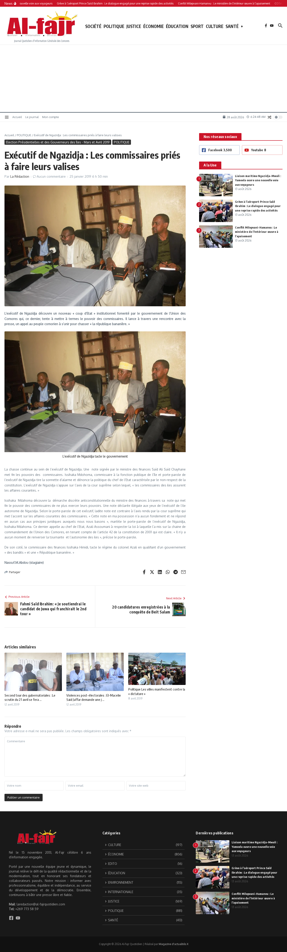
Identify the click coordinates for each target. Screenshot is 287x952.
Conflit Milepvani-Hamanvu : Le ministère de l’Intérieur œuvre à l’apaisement (256, 232)
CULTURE (214, 26)
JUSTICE (133, 26)
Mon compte (50, 117)
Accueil (17, 117)
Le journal (32, 117)
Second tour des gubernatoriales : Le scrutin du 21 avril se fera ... (29, 697)
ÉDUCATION (177, 26)
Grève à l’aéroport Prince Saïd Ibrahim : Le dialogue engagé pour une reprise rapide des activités (258, 206)
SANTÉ (232, 26)
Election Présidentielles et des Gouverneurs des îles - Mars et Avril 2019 (58, 142)
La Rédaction (19, 176)
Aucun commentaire (51, 176)
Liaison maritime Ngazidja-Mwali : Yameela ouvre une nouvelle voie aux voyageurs (258, 180)
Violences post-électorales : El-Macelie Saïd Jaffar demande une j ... (93, 697)
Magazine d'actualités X (173, 944)
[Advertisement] (143, 78)
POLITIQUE (114, 26)
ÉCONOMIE (153, 26)
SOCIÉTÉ (93, 26)
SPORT (197, 26)
